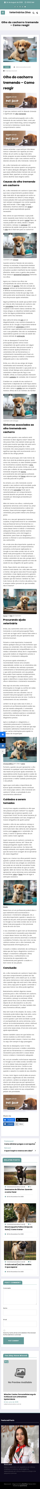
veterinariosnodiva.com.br (23, 67)
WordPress (25, 1484)
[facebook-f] (15, 7)
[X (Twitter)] (3, 740)
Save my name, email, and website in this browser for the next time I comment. (19, 1334)
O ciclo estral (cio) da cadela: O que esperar (18, 1265)
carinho (19, 388)
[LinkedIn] (3, 746)
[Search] (33, 13)
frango (23, 476)
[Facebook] (3, 734)
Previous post (9, 1141)
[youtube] (25, 7)
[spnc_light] (37, 13)
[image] (20, 101)
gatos (23, 764)
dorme (23, 472)
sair (21, 320)
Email (5, 1319)
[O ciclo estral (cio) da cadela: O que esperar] (20, 1250)
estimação (21, 336)
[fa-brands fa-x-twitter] (17, 7)
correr (15, 831)
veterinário (20, 327)
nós (23, 205)
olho (16, 114)
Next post (7, 1148)
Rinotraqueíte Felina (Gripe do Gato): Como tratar (19, 1228)
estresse (24, 225)
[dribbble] (20, 7)
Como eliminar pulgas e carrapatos (19, 1144)
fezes (20, 874)
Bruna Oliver (8, 1464)
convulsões (9, 306)
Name (5, 1308)
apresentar (18, 275)
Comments (7, 1288)
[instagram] (23, 7)
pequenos (25, 275)
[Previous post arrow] (35, 1142)
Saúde (7, 67)
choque (15, 260)
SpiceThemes (23, 1486)
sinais (30, 207)
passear (6, 288)
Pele (11, 616)
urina (15, 874)
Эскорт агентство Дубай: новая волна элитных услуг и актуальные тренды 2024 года (20, 1396)
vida (6, 230)
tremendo (22, 114)
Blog (7, 1362)
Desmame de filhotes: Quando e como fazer (18, 1190)
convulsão (17, 490)
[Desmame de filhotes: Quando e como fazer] (20, 1175)
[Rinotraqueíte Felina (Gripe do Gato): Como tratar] (20, 1213)
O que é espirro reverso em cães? (18, 1151)
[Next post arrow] (35, 1150)
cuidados (12, 377)
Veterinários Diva (20, 12)
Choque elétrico (8, 764)
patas (27, 220)
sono (31, 465)
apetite (16, 286)
